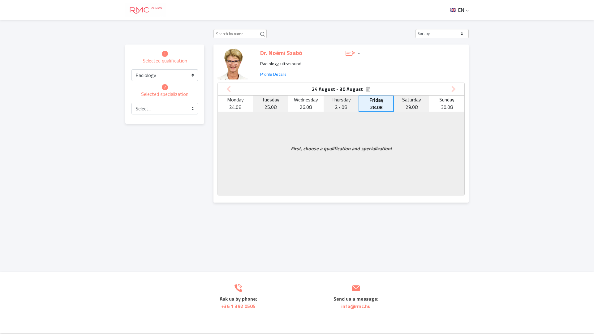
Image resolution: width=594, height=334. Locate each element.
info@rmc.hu (356, 306)
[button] (442, 33)
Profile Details (273, 74)
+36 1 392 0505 (238, 306)
